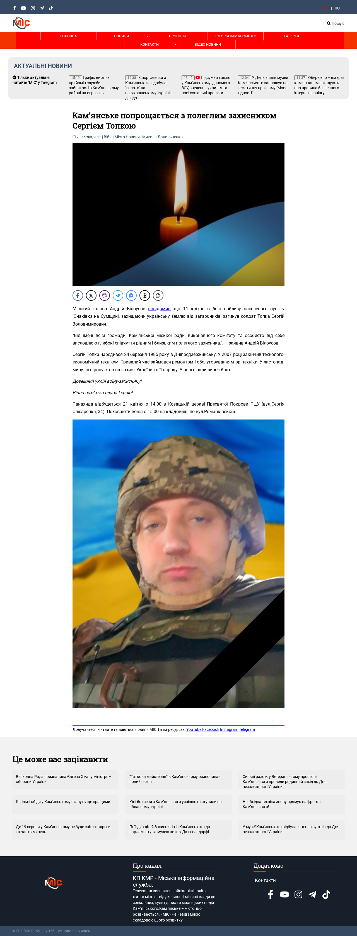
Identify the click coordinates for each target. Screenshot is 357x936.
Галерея (291, 36)
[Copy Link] (158, 295)
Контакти (149, 44)
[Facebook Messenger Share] (131, 295)
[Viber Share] (104, 295)
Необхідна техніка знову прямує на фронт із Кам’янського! (282, 804)
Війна (109, 137)
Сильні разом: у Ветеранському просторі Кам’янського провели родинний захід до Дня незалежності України (285, 781)
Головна (68, 36)
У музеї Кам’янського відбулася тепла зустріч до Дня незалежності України (291, 829)
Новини (121, 36)
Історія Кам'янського (235, 36)
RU (337, 8)
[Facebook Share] (78, 295)
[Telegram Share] (118, 295)
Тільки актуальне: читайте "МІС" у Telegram (35, 80)
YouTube (193, 729)
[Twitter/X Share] (91, 295)
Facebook (210, 729)
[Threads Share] (144, 295)
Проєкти (177, 36)
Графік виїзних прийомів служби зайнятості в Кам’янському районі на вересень (94, 85)
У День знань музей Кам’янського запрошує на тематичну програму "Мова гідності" (263, 85)
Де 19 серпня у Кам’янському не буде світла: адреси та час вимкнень (63, 829)
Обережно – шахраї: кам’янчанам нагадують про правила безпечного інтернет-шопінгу (319, 85)
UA (324, 8)
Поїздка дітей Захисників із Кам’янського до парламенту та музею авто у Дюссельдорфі (169, 829)
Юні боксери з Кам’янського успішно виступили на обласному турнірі (175, 804)
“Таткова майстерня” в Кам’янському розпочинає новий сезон (175, 779)
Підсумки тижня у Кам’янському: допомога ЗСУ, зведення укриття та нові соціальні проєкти (206, 85)
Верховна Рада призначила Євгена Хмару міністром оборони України (63, 779)
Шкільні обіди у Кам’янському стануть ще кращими (63, 801)
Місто (120, 137)
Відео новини (208, 44)
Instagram (229, 729)
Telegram (247, 729)
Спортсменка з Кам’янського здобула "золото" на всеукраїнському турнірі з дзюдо (148, 87)
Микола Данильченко (162, 137)
